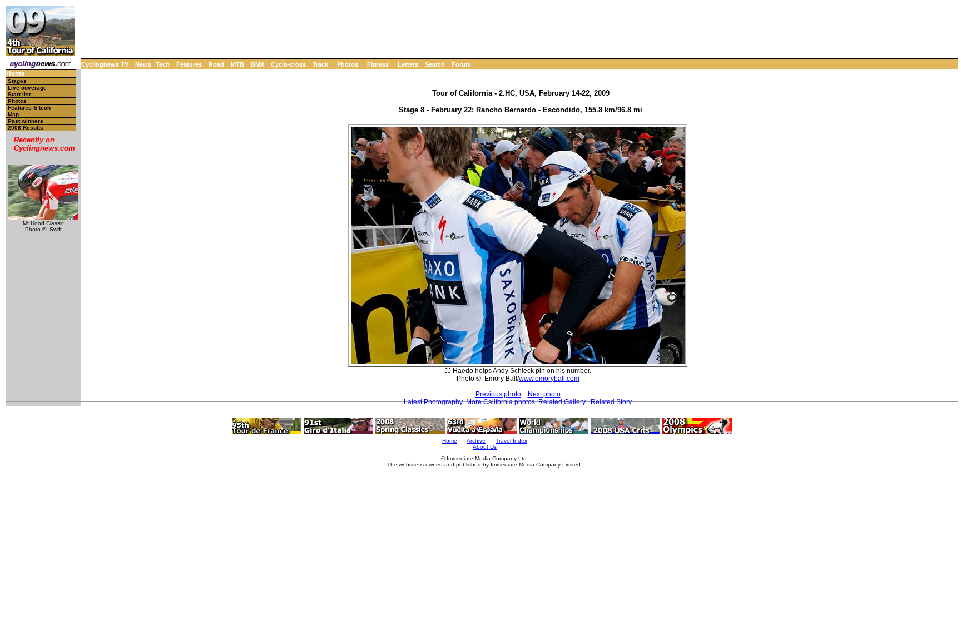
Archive (476, 441)
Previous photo (498, 394)
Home (15, 73)
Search (435, 64)
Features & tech (29, 108)
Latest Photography (433, 402)
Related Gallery (562, 402)
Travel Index (511, 441)
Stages (17, 81)
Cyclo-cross (288, 64)
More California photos (500, 402)
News (143, 64)
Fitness (378, 64)
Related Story (611, 402)
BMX (257, 64)
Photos (347, 64)
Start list (19, 94)
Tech (163, 64)
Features (189, 64)
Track (320, 64)
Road (216, 64)
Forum (461, 64)
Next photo (544, 394)
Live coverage (27, 88)
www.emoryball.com (549, 378)
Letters (408, 64)
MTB (237, 64)
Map (13, 114)
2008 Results (25, 128)
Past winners (25, 121)
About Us (485, 447)
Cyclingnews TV (104, 64)
